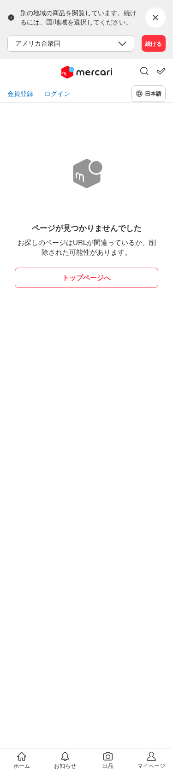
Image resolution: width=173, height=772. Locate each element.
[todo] (161, 71)
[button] (144, 72)
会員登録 (20, 93)
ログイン (57, 93)
